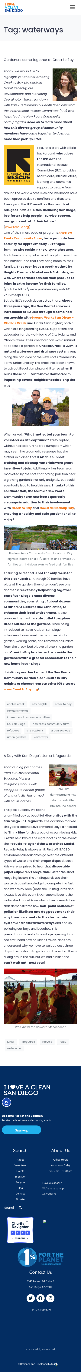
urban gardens (16, 737)
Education (20, 1176)
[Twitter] (31, 1298)
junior (10, 1042)
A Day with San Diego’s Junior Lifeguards (37, 756)
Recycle (20, 1182)
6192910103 (49, 1194)
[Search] (20, 1207)
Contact (20, 1193)
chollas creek (15, 704)
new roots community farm (51, 724)
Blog (20, 1188)
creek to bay (63, 704)
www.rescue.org (17, 227)
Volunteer (20, 1165)
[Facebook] (40, 1298)
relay (63, 1042)
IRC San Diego (16, 724)
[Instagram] (50, 1298)
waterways (41, 737)
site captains (35, 730)
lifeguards (28, 1042)
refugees (13, 730)
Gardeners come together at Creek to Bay (39, 60)
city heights (39, 704)
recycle (47, 1042)
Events (20, 1171)
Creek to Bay (21, 508)
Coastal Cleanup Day (57, 508)
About (20, 1160)
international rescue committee (28, 717)
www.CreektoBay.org (21, 689)
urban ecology (60, 730)
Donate (20, 1199)
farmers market (17, 711)
